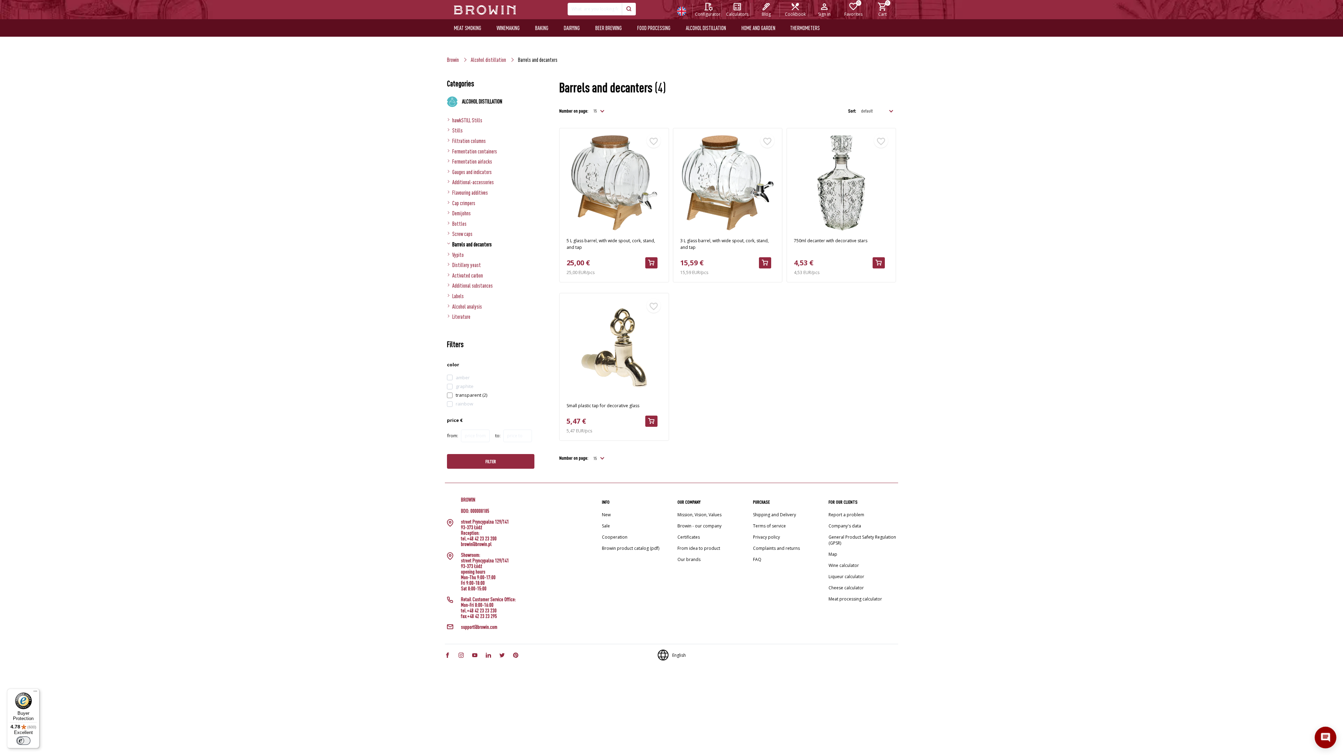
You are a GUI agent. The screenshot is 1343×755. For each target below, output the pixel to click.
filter (490, 461)
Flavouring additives (470, 192)
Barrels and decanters (472, 244)
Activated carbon (467, 275)
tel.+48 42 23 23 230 (479, 610)
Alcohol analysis (467, 306)
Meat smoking (467, 28)
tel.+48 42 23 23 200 (479, 538)
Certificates (688, 537)
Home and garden (758, 28)
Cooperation (614, 537)
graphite (465, 386)
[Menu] (35, 693)
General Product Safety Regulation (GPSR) (862, 540)
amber (463, 377)
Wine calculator (844, 565)
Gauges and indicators (472, 172)
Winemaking (508, 28)
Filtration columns (469, 141)
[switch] (23, 740)
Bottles (459, 224)
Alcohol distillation (706, 28)
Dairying (572, 28)
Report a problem (846, 515)
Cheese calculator (846, 588)
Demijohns (461, 213)
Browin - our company (699, 526)
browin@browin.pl (476, 544)
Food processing (653, 28)
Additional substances (472, 285)
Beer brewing (608, 28)
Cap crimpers (463, 203)
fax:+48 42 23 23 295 (479, 616)
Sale (606, 526)
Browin (453, 60)
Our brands (689, 559)
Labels (458, 296)
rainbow (464, 404)
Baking (541, 28)
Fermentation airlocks (472, 161)
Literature (461, 317)
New (606, 515)
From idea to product (698, 548)
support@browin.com (479, 627)
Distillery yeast (466, 265)
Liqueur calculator (846, 577)
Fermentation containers (474, 151)
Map (833, 554)
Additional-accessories (473, 182)
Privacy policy (766, 537)
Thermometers (805, 28)
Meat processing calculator (855, 599)
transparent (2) (471, 395)
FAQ (757, 559)
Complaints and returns (776, 548)
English (679, 655)
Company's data (845, 526)
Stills (457, 130)
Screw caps (462, 234)
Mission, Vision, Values (699, 515)
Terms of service (769, 526)
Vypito (458, 255)
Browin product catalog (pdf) (630, 548)
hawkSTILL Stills (467, 120)
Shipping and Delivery (774, 515)
